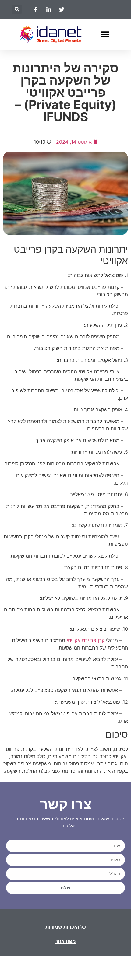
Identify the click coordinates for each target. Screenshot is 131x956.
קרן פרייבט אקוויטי (85, 640)
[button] (17, 9)
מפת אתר (65, 941)
